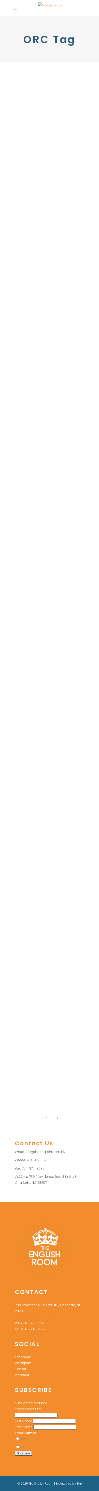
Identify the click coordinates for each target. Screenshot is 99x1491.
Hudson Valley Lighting (45, 135)
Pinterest (22, 1375)
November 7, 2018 (27, 74)
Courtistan (33, 117)
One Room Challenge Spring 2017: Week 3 (45, 1028)
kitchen (55, 251)
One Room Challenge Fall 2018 (55, 147)
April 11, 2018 (23, 721)
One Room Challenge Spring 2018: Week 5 (45, 434)
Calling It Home (56, 355)
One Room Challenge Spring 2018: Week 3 (45, 636)
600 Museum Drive (29, 355)
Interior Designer (51, 446)
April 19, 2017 (23, 1015)
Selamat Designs (28, 1064)
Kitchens (21, 105)
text (23, 1447)
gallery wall (53, 1046)
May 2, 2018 (23, 422)
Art (41, 1046)
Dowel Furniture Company (34, 123)
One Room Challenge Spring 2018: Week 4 (45, 544)
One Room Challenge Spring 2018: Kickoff (45, 832)
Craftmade (50, 117)
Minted (35, 1052)
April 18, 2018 (23, 623)
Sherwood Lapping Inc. (32, 159)
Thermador (59, 159)
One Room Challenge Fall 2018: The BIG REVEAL (45, 90)
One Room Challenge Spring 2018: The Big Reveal (45, 334)
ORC (18, 153)
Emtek (60, 123)
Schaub (58, 153)
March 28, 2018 (25, 911)
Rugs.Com (43, 153)
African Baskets (26, 1046)
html (23, 1439)
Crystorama (69, 117)
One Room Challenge (45, 105)
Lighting (34, 239)
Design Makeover (44, 361)
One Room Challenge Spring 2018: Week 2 (45, 734)
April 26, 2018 (24, 532)
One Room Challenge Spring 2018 (45, 924)
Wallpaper (23, 452)
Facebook (23, 1357)
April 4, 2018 (23, 819)
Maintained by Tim (69, 1483)
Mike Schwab (25, 141)
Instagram (23, 1363)
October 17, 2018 (25, 214)
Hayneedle (41, 129)
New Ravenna (46, 141)
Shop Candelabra (55, 1064)
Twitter (20, 1369)
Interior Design (38, 251)
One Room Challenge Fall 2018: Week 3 (45, 227)
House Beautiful (26, 936)
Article (19, 117)
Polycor (28, 153)
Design (20, 251)
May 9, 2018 (23, 318)
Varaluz (20, 1070)
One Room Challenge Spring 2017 (40, 1058)
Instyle (68, 135)
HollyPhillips (27, 111)
